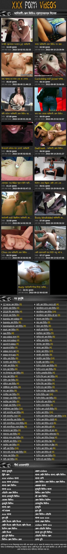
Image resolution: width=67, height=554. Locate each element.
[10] (44, 329)
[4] (11, 308)
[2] (47, 308)
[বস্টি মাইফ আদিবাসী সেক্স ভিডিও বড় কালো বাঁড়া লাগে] (17, 99)
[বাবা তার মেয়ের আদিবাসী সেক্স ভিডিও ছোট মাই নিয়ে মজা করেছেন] (50, 99)
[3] (12, 304)
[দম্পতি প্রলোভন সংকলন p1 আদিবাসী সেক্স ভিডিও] (17, 30)
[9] (11, 337)
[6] (11, 315)
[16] (13, 408)
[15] (11, 405)
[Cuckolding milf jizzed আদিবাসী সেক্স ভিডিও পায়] (50, 65)
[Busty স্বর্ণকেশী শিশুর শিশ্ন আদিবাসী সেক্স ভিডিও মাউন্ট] (33, 273)
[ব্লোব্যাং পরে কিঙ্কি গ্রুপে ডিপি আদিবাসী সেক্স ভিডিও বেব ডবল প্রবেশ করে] (17, 169)
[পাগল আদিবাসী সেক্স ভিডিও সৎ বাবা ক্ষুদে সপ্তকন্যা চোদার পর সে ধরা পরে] (50, 30)
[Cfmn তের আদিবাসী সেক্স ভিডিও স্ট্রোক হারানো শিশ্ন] (17, 238)
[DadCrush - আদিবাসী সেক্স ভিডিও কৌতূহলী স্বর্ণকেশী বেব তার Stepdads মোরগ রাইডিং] (50, 134)
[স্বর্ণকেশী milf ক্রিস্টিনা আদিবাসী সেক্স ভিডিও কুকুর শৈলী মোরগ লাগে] (17, 203)
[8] (43, 326)
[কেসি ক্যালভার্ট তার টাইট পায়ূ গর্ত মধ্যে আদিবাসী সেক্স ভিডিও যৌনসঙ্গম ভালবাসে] (50, 238)
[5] (11, 394)
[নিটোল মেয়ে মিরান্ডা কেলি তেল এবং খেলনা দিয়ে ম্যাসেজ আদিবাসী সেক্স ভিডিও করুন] (50, 169)
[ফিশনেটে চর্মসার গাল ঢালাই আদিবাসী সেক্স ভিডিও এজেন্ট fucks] (17, 134)
